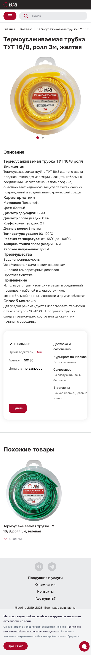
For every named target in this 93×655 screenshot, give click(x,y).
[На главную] (10, 4)
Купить (17, 408)
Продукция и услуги (45, 578)
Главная (9, 29)
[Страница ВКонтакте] (39, 566)
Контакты (45, 591)
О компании (45, 584)
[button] (37, 137)
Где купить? (45, 598)
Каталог (26, 29)
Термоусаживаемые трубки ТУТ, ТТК (64, 29)
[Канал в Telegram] (52, 566)
